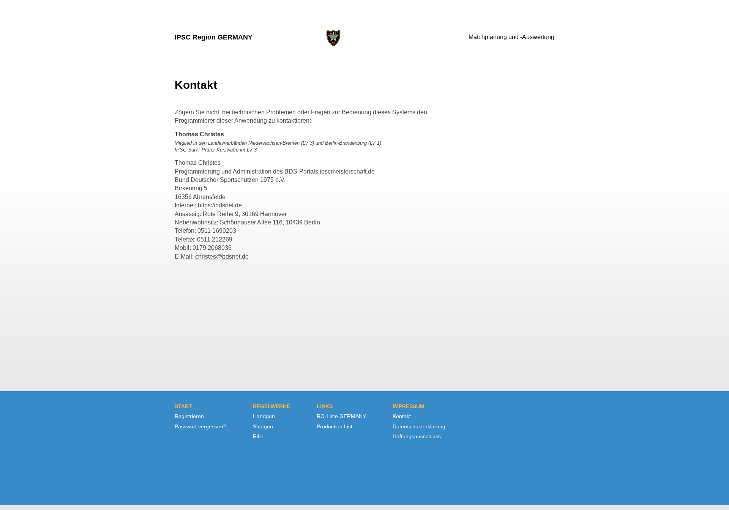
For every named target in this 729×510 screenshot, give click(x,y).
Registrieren (189, 416)
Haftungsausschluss (417, 436)
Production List (334, 426)
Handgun (264, 416)
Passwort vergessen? (200, 426)
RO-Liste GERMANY (341, 416)
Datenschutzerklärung (419, 426)
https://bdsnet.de (220, 205)
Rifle (258, 436)
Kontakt (402, 416)
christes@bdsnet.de (222, 256)
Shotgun (263, 426)
